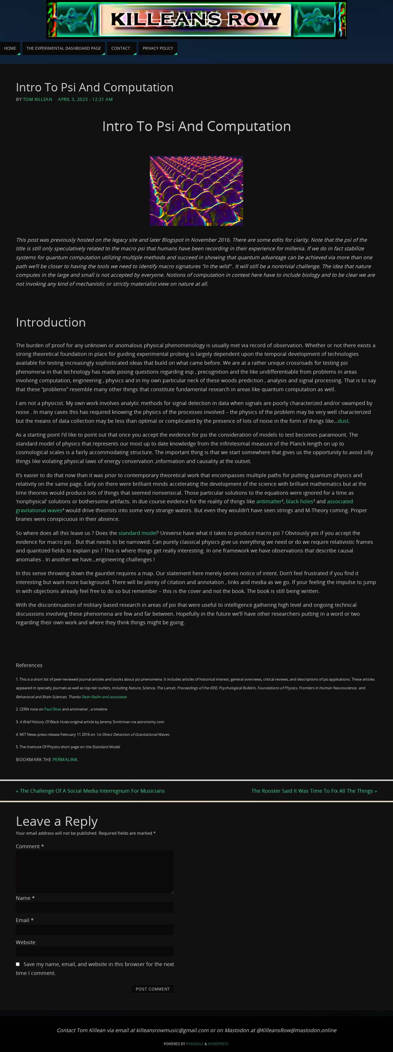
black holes (299, 501)
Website (25, 942)
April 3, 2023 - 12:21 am (85, 99)
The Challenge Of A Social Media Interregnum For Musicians (90, 790)
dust (343, 420)
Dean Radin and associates (104, 696)
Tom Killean (37, 99)
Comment (30, 846)
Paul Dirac (52, 709)
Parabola (195, 1043)
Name (25, 897)
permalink (65, 759)
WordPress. (218, 1043)
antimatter (268, 501)
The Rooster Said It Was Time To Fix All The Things (314, 790)
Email (25, 920)
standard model (138, 532)
